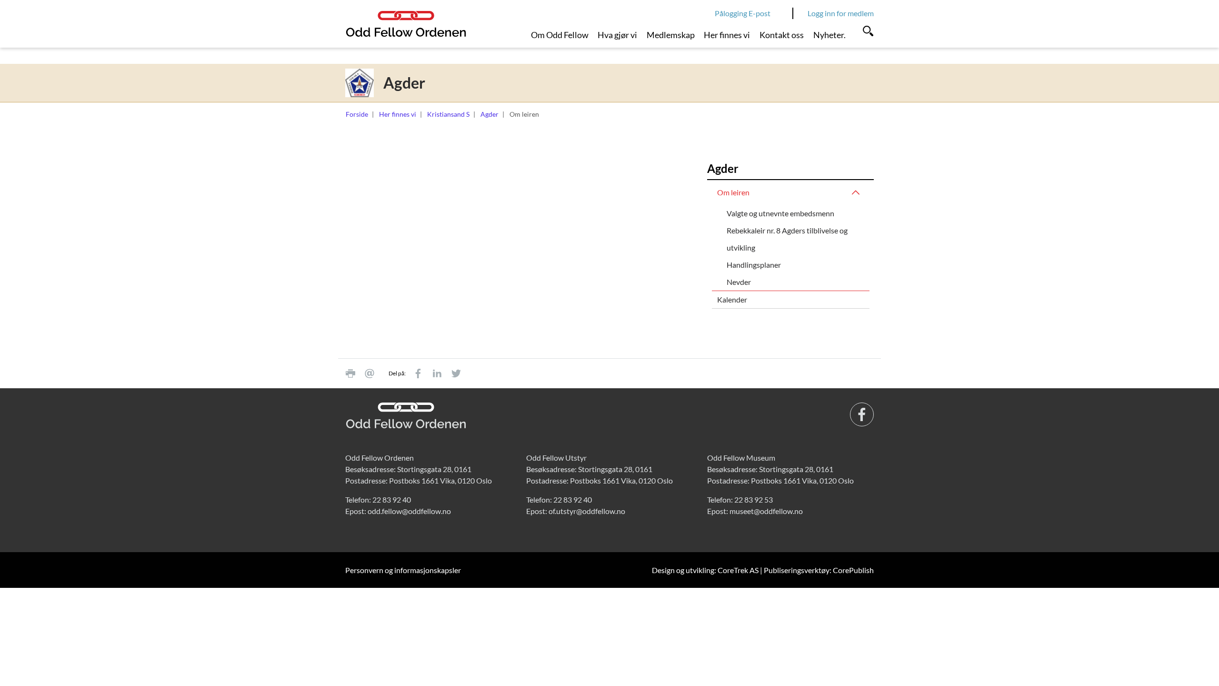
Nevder (739, 281)
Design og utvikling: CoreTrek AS (705, 570)
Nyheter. (829, 35)
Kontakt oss (781, 35)
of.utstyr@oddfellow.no (587, 510)
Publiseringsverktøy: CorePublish (819, 570)
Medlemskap (671, 35)
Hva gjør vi (617, 35)
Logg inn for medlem (841, 13)
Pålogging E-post (742, 13)
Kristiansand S (448, 114)
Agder (489, 114)
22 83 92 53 (753, 499)
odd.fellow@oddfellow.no (409, 510)
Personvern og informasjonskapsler (403, 570)
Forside (357, 114)
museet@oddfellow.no (766, 510)
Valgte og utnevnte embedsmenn (780, 213)
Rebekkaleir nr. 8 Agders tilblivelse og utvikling (787, 239)
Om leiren (733, 192)
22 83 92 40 (391, 499)
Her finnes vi (727, 35)
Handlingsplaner (754, 264)
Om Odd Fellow (560, 35)
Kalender (732, 299)
